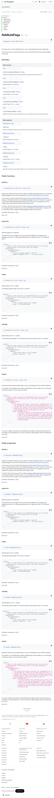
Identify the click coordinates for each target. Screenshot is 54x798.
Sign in (50, 1)
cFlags (5, 91)
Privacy (20, 740)
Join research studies (41, 757)
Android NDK (22, 761)
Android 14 (4, 757)
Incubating (7, 41)
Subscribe (20, 791)
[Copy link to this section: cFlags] (7, 275)
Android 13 (4, 759)
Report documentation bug (43, 753)
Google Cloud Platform (7, 780)
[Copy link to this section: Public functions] (16, 176)
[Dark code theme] (51, 40)
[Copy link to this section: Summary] (10, 60)
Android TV (39, 740)
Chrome (3, 775)
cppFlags (5, 101)
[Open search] (33, 2)
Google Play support (41, 755)
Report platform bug (41, 750)
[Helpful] (49, 12)
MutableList (6, 133)
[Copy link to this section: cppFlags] (8, 324)
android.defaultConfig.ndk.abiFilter (38, 195)
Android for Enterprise (7, 733)
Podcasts (4, 744)
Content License (40, 715)
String (22, 72)
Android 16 (4, 753)
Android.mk (41, 235)
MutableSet (6, 123)
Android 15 (4, 755)
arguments (6, 82)
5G (20, 742)
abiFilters (6, 72)
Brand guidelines (15, 787)
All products (4, 782)
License (8, 787)
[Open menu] (2, 1)
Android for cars (40, 738)
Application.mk (5, 237)
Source (3, 738)
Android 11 (4, 764)
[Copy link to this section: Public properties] (17, 443)
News (3, 740)
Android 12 (4, 762)
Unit (4, 68)
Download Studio (23, 759)
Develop (13, 12)
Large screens (40, 731)
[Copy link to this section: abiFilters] (9, 182)
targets (5, 111)
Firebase (4, 778)
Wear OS (39, 733)
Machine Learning (23, 733)
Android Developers (6, 12)
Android (3, 731)
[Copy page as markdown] (26, 35)
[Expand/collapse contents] (10, 16)
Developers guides (23, 754)
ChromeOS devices (41, 735)
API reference (6, 7)
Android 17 (4, 750)
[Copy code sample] (51, 243)
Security (3, 735)
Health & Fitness (22, 735)
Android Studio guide (24, 752)
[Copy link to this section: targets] (7, 374)
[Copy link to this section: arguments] (10, 221)
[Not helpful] (51, 12)
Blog (3, 742)
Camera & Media (23, 738)
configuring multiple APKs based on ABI (36, 206)
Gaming (21, 731)
